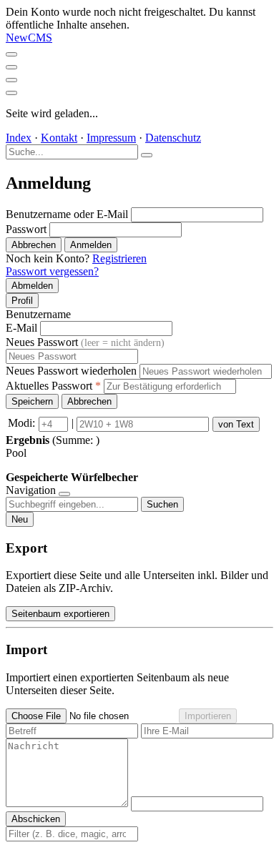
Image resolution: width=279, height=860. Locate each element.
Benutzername (38, 314)
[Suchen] (146, 155)
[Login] (11, 93)
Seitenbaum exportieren (60, 613)
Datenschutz (173, 138)
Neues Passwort (85, 342)
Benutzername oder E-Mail (67, 214)
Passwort (26, 229)
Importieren (208, 716)
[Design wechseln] (11, 80)
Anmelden (91, 244)
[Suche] (11, 67)
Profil (22, 300)
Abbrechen (33, 244)
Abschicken (35, 819)
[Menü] (11, 54)
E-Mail (21, 328)
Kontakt (59, 138)
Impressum (111, 138)
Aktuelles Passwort (53, 386)
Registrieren (119, 258)
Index (18, 138)
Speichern (32, 401)
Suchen (162, 504)
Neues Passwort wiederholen (71, 371)
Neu (19, 519)
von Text (236, 424)
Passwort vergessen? (52, 271)
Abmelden (32, 285)
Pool (16, 453)
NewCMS (29, 37)
